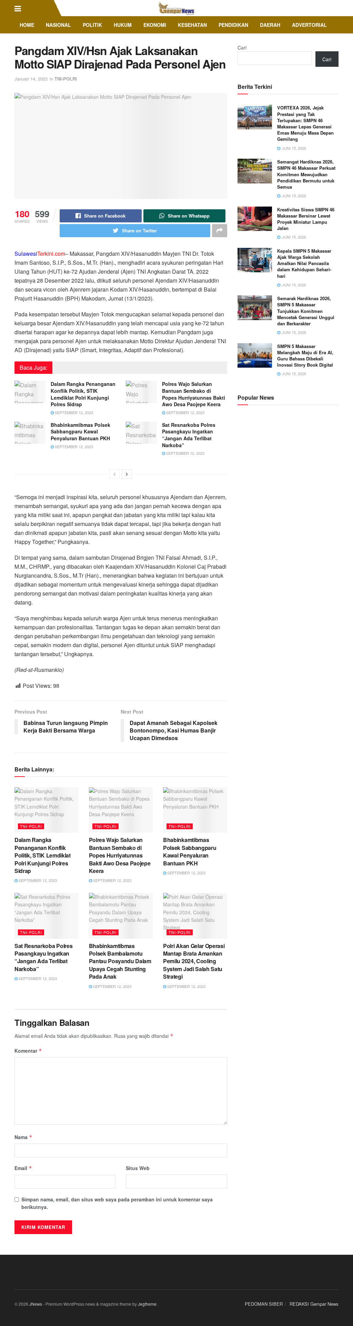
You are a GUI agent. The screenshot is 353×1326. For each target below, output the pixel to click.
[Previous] (114, 474)
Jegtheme (147, 1304)
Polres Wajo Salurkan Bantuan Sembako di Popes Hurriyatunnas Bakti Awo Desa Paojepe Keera (193, 394)
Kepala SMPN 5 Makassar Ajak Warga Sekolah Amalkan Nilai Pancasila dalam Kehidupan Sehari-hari (304, 263)
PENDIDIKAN (233, 24)
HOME (27, 24)
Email (23, 1168)
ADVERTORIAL (309, 24)
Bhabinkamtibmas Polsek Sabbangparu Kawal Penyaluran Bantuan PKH (80, 431)
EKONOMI (154, 24)
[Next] (127, 474)
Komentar (28, 1050)
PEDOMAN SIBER (264, 1304)
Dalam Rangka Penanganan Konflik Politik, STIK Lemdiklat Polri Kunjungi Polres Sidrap (83, 394)
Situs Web (138, 1168)
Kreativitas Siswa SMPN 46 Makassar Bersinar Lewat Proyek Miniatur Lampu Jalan (305, 219)
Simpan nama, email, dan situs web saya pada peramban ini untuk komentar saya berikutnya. (117, 1203)
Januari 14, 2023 (31, 78)
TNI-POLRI (65, 78)
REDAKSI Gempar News (314, 1304)
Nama (23, 1137)
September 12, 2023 (73, 412)
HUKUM (123, 24)
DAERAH (270, 24)
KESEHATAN (192, 24)
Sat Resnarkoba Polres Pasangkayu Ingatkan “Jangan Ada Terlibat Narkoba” (188, 435)
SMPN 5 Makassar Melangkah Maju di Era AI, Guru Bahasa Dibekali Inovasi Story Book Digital (305, 355)
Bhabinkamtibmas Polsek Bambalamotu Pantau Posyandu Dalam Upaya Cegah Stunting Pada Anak (120, 961)
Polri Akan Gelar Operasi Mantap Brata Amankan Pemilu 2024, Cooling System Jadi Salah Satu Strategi (193, 961)
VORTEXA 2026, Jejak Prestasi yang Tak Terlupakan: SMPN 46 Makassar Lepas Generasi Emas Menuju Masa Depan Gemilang (305, 123)
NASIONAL (58, 24)
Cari (242, 47)
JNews (35, 1304)
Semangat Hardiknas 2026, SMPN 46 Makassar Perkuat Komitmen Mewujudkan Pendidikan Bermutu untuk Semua (306, 174)
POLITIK (92, 24)
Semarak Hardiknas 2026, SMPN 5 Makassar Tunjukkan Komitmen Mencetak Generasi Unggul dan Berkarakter (305, 311)
